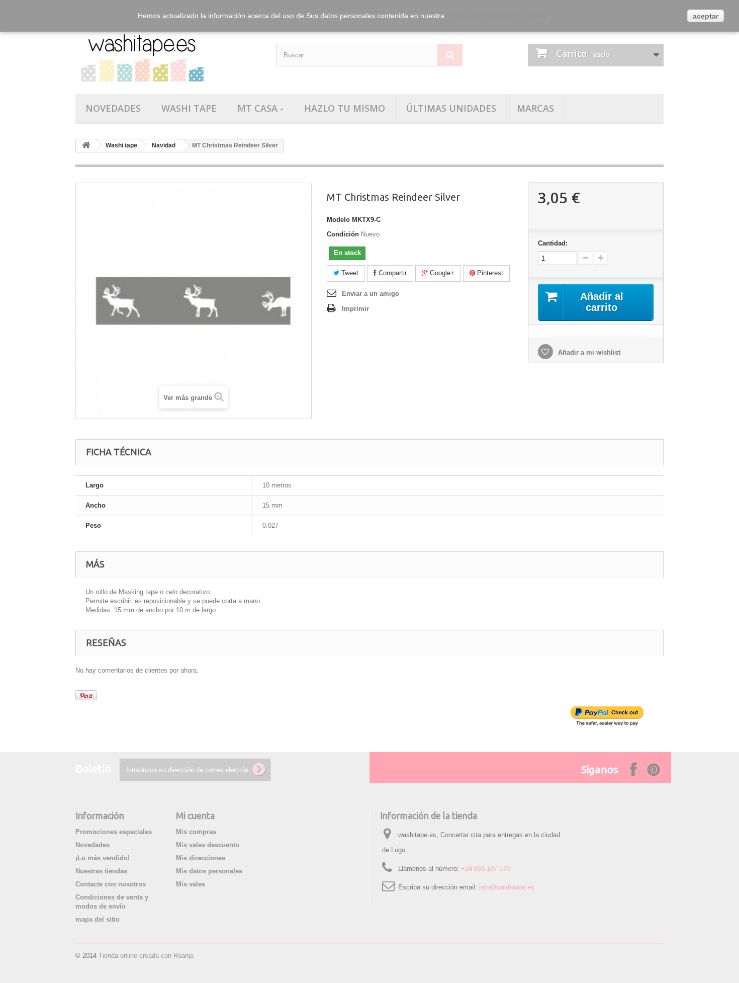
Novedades (113, 108)
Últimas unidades (451, 108)
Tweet (348, 273)
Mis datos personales (209, 871)
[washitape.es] (168, 53)
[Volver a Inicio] (86, 145)
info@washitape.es (506, 887)
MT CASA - (260, 108)
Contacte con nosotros (110, 884)
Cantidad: (553, 243)
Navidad (163, 145)
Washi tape (189, 108)
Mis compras (196, 832)
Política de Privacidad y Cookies (497, 16)
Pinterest (489, 273)
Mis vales (190, 884)
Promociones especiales (113, 832)
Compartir (392, 273)
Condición (343, 234)
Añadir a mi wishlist (588, 352)
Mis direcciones (200, 858)
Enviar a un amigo (370, 293)
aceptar (705, 16)
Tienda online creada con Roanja (146, 955)
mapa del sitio (97, 919)
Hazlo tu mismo (344, 108)
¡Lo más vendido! (102, 858)
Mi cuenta (195, 815)
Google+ (441, 273)
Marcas (535, 108)
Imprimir (355, 308)
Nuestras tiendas (101, 871)
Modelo (338, 219)
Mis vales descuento (207, 845)
